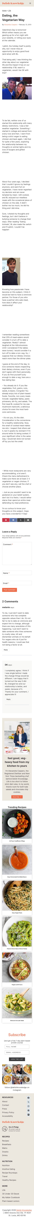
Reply (6, 650)
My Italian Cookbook (11, 1197)
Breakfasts (6, 1144)
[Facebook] (28, 1098)
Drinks (5, 1155)
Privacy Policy (8, 1112)
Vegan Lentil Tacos (17, 984)
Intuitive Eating (8, 1169)
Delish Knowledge (24, 1210)
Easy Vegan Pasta (17, 913)
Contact (5, 1105)
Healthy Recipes (9, 1180)
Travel (4, 1176)
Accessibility (7, 1116)
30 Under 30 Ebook (10, 1194)
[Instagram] (28, 1106)
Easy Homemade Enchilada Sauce (17, 877)
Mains (4, 1148)
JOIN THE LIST (17, 1059)
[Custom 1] (28, 1114)
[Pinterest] (28, 1110)
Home (4, 11)
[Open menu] (30, 3)
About (4, 1101)
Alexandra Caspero (10, 24)
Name (6, 573)
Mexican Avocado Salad (17, 1020)
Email (6, 583)
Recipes (5, 1141)
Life (9, 11)
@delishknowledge (18, 1087)
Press (4, 1109)
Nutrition (6, 1165)
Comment (8, 544)
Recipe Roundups (9, 1173)
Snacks (5, 1152)
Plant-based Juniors (10, 1201)
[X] (28, 1102)
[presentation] (17, 824)
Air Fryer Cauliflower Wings (17, 841)
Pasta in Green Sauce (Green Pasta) (17, 948)
